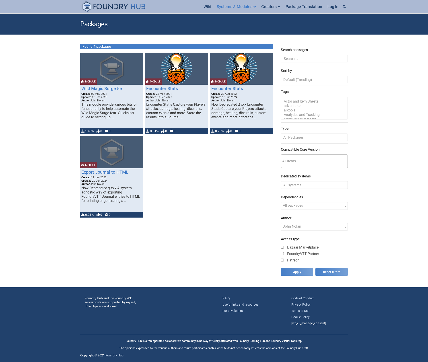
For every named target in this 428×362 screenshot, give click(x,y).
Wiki (207, 6)
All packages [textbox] (293, 205)
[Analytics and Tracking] (314, 115)
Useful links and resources (240, 304)
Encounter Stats (162, 88)
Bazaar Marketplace (303, 247)
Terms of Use (300, 311)
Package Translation (304, 6)
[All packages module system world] (314, 137)
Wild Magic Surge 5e (101, 88)
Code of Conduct (303, 298)
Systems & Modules (234, 6)
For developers (232, 311)
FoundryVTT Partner (303, 254)
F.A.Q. (226, 298)
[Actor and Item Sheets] (314, 101)
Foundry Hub (114, 355)
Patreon (293, 260)
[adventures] (314, 106)
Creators (269, 6)
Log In (332, 6)
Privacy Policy (301, 304)
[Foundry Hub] (113, 7)
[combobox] (314, 161)
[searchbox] (314, 161)
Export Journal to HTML (104, 172)
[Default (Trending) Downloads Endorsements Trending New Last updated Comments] (314, 79)
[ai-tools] (314, 110)
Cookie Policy (300, 317)
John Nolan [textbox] (292, 226)
